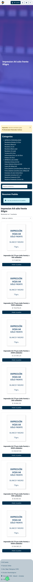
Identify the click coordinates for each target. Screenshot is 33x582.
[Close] (30, 127)
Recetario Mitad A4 (10, 144)
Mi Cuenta (5, 562)
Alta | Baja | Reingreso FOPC (10, 569)
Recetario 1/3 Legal (10, 151)
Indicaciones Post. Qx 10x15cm (14, 155)
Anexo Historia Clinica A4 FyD (13, 164)
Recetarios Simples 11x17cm (13, 142)
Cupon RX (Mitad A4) (11, 166)
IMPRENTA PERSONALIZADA (13, 140)
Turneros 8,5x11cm (10, 153)
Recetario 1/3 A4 (9, 146)
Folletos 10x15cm (10, 157)
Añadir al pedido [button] (16, 264)
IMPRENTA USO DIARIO (11, 159)
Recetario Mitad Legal (11, 149)
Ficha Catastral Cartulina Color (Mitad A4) (17, 170)
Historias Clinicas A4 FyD (12, 162)
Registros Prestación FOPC (12, 177)
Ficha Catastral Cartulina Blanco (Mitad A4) (17, 168)
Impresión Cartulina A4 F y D (13, 175)
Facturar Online (6, 565)
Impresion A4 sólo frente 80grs (14, 173)
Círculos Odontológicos (9, 572)
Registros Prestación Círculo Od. (14, 179)
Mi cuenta (17, 2)
